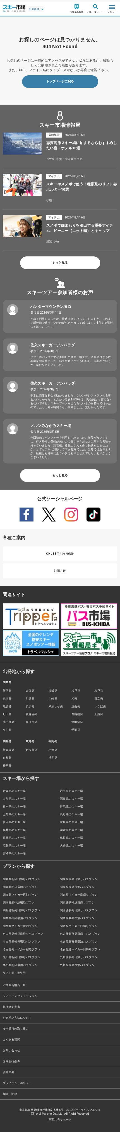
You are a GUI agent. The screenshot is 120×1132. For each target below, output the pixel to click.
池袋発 (7, 706)
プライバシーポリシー (17, 1083)
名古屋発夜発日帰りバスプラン (80, 933)
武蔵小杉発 (56, 706)
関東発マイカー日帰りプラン (78, 894)
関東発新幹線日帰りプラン (77, 902)
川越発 (30, 698)
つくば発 (100, 706)
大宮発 (30, 690)
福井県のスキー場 (14, 829)
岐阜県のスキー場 (71, 822)
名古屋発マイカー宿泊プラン (21, 949)
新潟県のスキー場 (14, 822)
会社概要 (8, 1072)
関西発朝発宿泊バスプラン (77, 918)
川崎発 (53, 698)
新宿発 (7, 690)
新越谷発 (31, 714)
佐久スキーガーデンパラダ (52, 345)
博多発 (53, 757)
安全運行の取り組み (16, 1028)
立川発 (7, 729)
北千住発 (8, 722)
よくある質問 (11, 1039)
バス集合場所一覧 (14, 985)
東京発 (7, 698)
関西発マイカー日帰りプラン (78, 925)
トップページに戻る (60, 81)
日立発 (98, 698)
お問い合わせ (11, 1050)
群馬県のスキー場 (71, 806)
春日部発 (31, 722)
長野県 (50, 158)
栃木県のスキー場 (14, 806)
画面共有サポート (60, 1119)
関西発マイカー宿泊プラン (20, 925)
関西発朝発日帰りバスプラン (21, 910)
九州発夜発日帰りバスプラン (78, 957)
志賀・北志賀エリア (69, 158)
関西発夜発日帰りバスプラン (78, 910)
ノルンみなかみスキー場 (50, 426)
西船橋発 (77, 714)
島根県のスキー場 (71, 837)
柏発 (74, 698)
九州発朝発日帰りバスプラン (21, 957)
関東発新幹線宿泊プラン (19, 902)
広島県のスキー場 (14, 845)
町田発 (7, 714)
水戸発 (98, 690)
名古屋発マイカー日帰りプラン (80, 949)
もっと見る (60, 263)
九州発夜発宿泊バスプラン (77, 965)
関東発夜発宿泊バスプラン (77, 886)
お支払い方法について (17, 1017)
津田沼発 (77, 722)
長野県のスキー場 (71, 814)
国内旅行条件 (11, 1061)
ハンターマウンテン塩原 (50, 306)
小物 (49, 200)
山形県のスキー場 (14, 798)
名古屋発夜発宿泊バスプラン (78, 941)
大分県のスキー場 (71, 845)
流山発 (75, 706)
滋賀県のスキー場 (71, 829)
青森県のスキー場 (14, 790)
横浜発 (53, 690)
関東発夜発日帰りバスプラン (78, 879)
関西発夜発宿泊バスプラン (20, 918)
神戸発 (7, 765)
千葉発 (75, 729)
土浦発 (98, 714)
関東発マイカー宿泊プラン (20, 894)
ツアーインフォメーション (20, 996)
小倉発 (53, 749)
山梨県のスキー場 (14, 814)
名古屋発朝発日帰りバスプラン (23, 933)
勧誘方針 (60, 570)
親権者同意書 (11, 1006)
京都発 (7, 757)
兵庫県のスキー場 (14, 837)
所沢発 (30, 706)
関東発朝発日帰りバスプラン (21, 879)
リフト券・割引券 (14, 972)
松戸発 (75, 690)
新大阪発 (8, 749)
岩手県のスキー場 (71, 790)
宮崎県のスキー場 (14, 853)
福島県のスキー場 (71, 798)
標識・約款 (10, 1093)
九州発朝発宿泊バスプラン (20, 965)
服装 (49, 241)
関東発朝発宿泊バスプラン (20, 886)
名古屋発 (31, 749)
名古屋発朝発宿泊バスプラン (21, 941)
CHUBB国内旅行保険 (60, 553)
